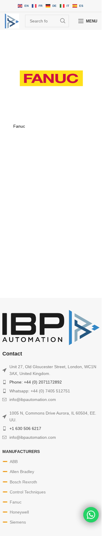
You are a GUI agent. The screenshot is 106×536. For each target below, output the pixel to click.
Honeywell (19, 512)
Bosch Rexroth (23, 482)
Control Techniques (28, 492)
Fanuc (15, 502)
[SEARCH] (63, 21)
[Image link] (51, 327)
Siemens (18, 522)
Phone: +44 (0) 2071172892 (35, 382)
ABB (14, 461)
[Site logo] (11, 21)
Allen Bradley (22, 471)
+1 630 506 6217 (25, 428)
